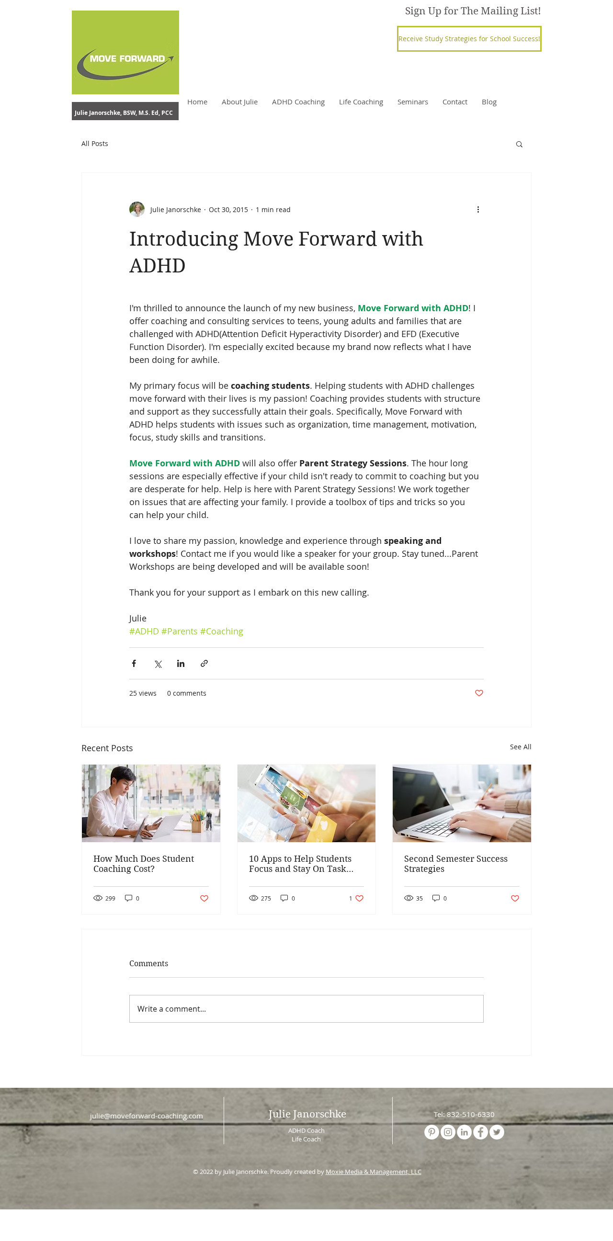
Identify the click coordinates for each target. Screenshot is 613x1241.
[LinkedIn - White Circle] (464, 1132)
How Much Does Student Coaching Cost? (143, 864)
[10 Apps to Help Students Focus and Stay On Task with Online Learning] (307, 803)
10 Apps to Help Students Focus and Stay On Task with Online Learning (300, 864)
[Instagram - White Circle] (448, 1132)
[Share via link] (204, 663)
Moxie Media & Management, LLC (373, 1171)
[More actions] (478, 209)
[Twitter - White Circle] (496, 1132)
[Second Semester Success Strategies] (462, 803)
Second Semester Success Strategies (456, 864)
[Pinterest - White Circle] (431, 1132)
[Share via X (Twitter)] (157, 663)
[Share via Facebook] (133, 663)
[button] (469, 39)
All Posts (94, 143)
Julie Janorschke (307, 1114)
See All (521, 746)
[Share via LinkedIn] (180, 663)
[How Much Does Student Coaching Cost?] (151, 803)
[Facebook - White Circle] (480, 1132)
